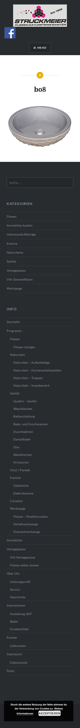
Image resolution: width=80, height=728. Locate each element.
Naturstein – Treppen (28, 378)
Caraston (16, 501)
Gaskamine (20, 485)
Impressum (14, 654)
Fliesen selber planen (24, 565)
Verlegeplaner (16, 270)
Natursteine (15, 252)
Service (15, 589)
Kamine (12, 243)
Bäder (14, 621)
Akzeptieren (49, 713)
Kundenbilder (19, 629)
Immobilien (14, 540)
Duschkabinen (23, 432)
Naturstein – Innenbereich (31, 385)
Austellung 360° (21, 614)
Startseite (13, 322)
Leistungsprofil (20, 582)
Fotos (10, 671)
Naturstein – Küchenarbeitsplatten (37, 370)
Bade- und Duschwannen (30, 424)
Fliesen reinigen (24, 347)
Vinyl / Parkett (20, 470)
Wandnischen (22, 455)
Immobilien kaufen (19, 225)
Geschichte (17, 597)
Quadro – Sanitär (25, 401)
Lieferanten (18, 646)
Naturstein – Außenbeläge (31, 362)
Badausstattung (24, 416)
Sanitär (11, 261)
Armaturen (21, 462)
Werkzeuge (14, 288)
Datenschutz (18, 662)
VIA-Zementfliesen (20, 279)
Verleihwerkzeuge (25, 524)
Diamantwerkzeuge (26, 532)
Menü (41, 47)
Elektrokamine (23, 493)
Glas (16, 447)
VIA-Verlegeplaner (23, 557)
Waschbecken (22, 409)
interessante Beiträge (21, 234)
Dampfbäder (22, 439)
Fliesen (11, 216)
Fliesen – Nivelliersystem (30, 516)
